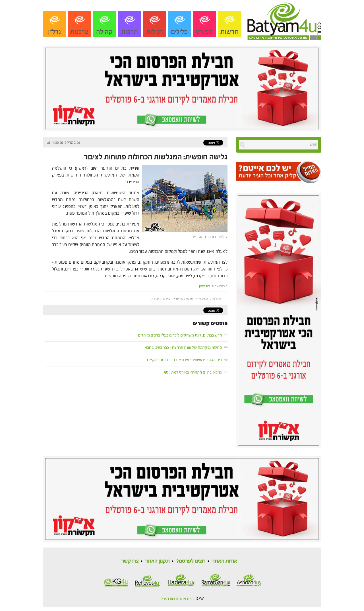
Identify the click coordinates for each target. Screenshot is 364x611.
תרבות (129, 32)
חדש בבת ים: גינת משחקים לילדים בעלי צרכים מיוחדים (180, 335)
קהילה (104, 32)
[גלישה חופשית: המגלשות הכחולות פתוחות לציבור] (183, 198)
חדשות (229, 32)
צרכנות (79, 32)
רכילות (154, 32)
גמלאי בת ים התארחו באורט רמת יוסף (193, 372)
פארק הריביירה (160, 298)
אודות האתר (224, 561)
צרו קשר (130, 561)
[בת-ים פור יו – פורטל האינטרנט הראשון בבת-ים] (284, 19)
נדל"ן (54, 32)
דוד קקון (204, 286)
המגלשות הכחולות (211, 298)
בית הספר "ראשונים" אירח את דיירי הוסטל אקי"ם (184, 360)
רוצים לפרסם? (191, 561)
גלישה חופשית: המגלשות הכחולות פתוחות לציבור (156, 157)
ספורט (204, 32)
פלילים (179, 32)
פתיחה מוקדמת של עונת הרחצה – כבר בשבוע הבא (183, 347)
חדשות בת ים (184, 298)
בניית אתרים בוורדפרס (177, 598)
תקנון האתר (157, 561)
